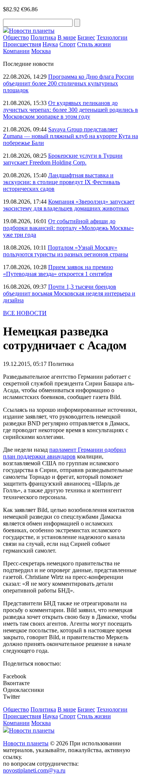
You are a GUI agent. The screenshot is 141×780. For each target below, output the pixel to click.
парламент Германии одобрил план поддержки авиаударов (64, 453)
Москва (41, 51)
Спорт (67, 44)
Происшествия (22, 44)
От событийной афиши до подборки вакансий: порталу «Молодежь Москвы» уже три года (68, 228)
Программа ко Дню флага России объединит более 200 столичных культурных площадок (68, 83)
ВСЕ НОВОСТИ (25, 313)
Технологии (112, 37)
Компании (16, 51)
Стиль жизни (94, 44)
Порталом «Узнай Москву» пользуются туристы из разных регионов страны (65, 250)
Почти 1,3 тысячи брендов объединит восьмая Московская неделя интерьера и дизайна (69, 293)
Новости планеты (26, 743)
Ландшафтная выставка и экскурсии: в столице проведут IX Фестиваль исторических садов (61, 182)
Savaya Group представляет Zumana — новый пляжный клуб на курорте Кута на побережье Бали (70, 136)
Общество (16, 37)
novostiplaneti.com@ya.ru (34, 770)
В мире (67, 37)
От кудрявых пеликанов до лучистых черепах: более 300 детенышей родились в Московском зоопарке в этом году (70, 110)
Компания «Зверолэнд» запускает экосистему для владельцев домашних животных (69, 205)
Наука (50, 44)
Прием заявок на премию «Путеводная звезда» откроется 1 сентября (58, 270)
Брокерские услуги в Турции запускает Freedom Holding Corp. (63, 159)
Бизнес (86, 37)
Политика (43, 37)
